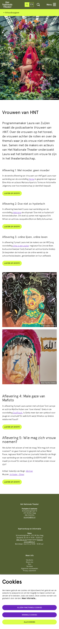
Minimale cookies (29, 615)
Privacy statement (29, 571)
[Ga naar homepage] (7, 5)
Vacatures (29, 560)
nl (27, 4)
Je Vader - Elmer (17, 474)
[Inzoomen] (4, 325)
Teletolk (40, 540)
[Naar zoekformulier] (38, 4)
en (31, 4)
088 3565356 (29, 515)
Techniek (29, 566)
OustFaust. (18, 413)
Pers (29, 564)
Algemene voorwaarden (29, 569)
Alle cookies (29, 622)
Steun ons (29, 562)
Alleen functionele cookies (29, 607)
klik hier (29, 471)
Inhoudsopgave (12, 12)
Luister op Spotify (12, 193)
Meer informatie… (29, 598)
